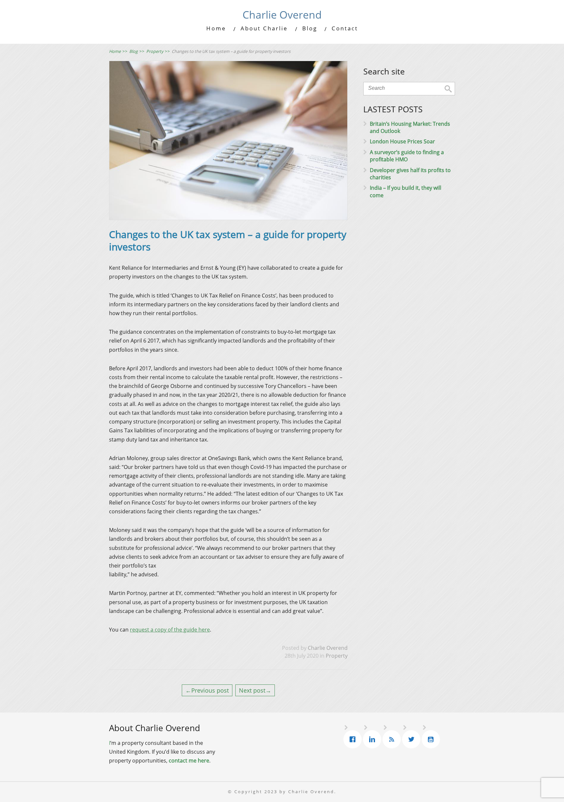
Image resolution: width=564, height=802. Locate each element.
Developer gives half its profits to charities (410, 174)
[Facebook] (354, 739)
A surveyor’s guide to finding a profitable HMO (407, 156)
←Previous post (207, 690)
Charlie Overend (282, 15)
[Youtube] (432, 739)
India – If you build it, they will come (405, 191)
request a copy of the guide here (170, 629)
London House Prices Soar (402, 141)
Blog (309, 28)
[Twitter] (413, 739)
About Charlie (264, 28)
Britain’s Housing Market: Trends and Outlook (410, 127)
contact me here (189, 760)
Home (216, 28)
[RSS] (393, 739)
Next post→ (255, 690)
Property (337, 655)
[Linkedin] (374, 739)
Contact (345, 28)
